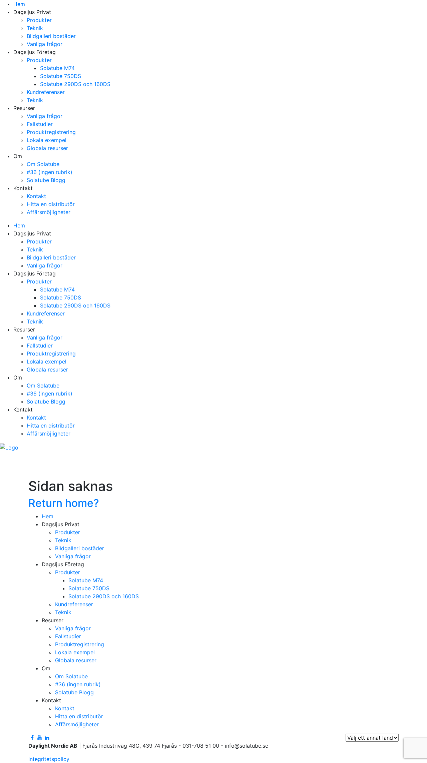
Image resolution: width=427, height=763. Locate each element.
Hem (19, 4)
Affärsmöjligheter (48, 212)
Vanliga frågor (44, 44)
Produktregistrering (51, 132)
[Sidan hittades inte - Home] (9, 447)
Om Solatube (43, 164)
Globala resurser (47, 148)
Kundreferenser (46, 92)
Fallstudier (40, 124)
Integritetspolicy (48, 759)
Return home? (63, 503)
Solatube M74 (57, 68)
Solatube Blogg (46, 180)
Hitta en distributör (51, 204)
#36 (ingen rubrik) (49, 172)
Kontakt (36, 196)
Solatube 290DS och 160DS (75, 84)
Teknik (35, 28)
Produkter (39, 20)
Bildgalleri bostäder (51, 36)
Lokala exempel (46, 140)
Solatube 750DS (60, 76)
